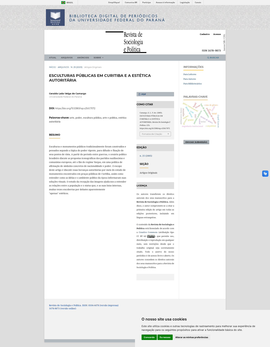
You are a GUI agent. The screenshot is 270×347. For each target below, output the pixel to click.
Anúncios (83, 57)
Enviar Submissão (196, 142)
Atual (52, 57)
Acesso (217, 34)
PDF (143, 94)
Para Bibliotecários (192, 83)
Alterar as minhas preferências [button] (191, 337)
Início (52, 67)
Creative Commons (148, 232)
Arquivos (66, 57)
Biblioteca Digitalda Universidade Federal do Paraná (117, 18)
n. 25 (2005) (76, 67)
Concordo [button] (149, 337)
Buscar (214, 57)
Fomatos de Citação (152, 134)
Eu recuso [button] (165, 337)
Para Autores (189, 79)
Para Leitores (189, 74)
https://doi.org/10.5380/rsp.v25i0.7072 (75, 108)
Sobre (98, 57)
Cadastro (205, 34)
